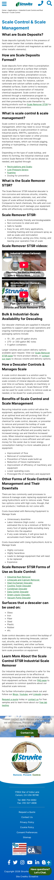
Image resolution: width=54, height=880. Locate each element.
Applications (12, 10)
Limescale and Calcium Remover (23, 580)
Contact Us (27, 732)
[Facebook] (9, 862)
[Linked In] (37, 862)
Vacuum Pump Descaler (19, 597)
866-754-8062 (29, 800)
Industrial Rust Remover (19, 577)
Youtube (23, 694)
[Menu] (4, 5)
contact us (33, 699)
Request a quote (10, 699)
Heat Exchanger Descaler (20, 583)
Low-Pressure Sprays (17, 169)
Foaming (11, 172)
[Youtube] (30, 862)
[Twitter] (15, 862)
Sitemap (27, 837)
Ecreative (33, 876)
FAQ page (42, 680)
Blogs (15, 694)
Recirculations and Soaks (19, 166)
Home (4, 10)
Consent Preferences (27, 832)
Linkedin (37, 694)
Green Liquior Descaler (19, 594)
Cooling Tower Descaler (19, 585)
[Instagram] (22, 862)
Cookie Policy (27, 827)
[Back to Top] (49, 863)
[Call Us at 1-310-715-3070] (40, 3)
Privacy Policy (27, 822)
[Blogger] (44, 862)
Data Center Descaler (18, 591)
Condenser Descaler (17, 588)
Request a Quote (27, 812)
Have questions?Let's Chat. (40, 871)
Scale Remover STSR (37, 104)
